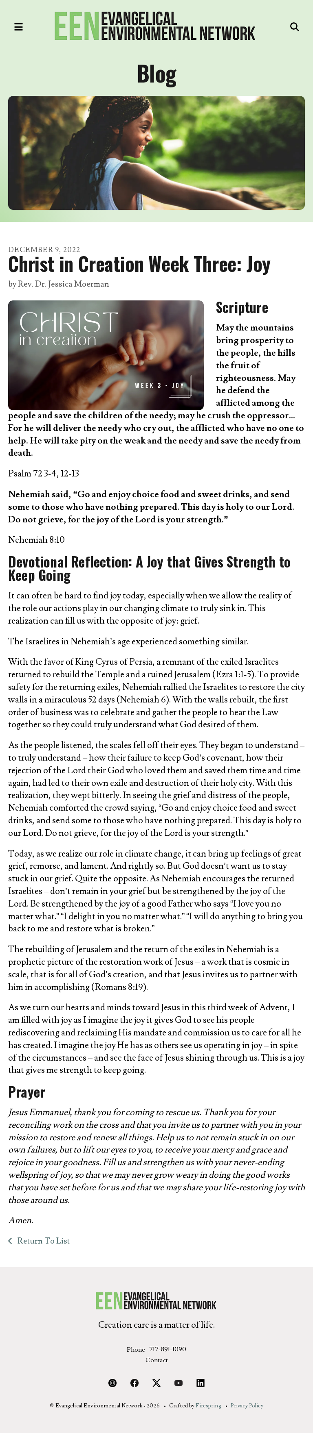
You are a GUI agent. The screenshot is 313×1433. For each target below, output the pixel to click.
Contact (156, 1360)
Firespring (208, 1406)
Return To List (43, 1241)
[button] (14, 27)
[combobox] (274, 27)
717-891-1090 (167, 1349)
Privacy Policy (247, 1406)
